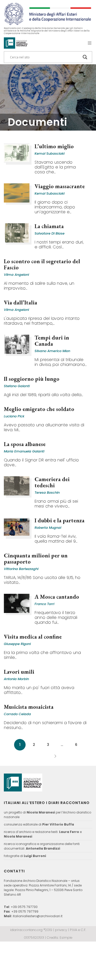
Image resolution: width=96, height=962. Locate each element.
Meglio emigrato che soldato (39, 409)
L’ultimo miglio (54, 146)
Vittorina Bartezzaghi (21, 568)
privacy (61, 929)
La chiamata (49, 226)
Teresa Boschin (47, 492)
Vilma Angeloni (16, 274)
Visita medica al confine (33, 636)
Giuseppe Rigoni (17, 643)
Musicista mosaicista (29, 707)
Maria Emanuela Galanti (24, 451)
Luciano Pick (14, 416)
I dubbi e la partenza (59, 520)
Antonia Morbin (16, 678)
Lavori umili (19, 671)
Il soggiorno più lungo (31, 379)
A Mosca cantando (57, 596)
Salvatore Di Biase (50, 233)
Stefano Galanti (17, 386)
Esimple (66, 937)
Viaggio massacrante (60, 186)
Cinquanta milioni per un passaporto (36, 558)
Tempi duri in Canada (52, 340)
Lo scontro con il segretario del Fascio (42, 264)
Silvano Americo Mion (52, 350)
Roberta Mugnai (48, 527)
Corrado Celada (17, 714)
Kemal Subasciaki (50, 153)
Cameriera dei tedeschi (52, 482)
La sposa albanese (25, 444)
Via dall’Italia (20, 302)
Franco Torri (44, 603)
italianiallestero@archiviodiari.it (37, 916)
